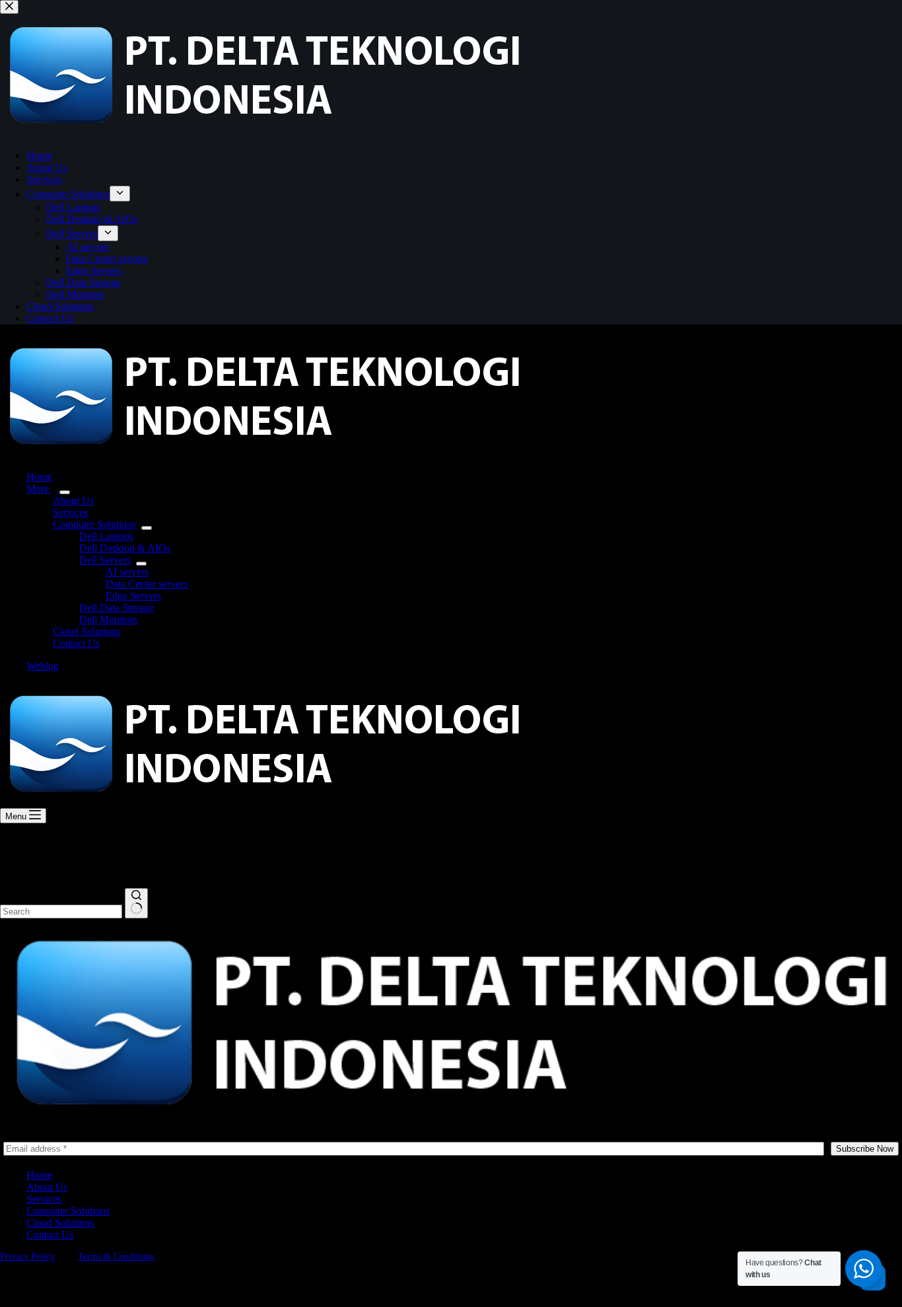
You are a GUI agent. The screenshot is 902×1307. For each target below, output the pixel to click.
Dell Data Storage (116, 607)
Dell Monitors (108, 619)
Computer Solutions (94, 524)
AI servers (127, 572)
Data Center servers (147, 583)
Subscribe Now (864, 1149)
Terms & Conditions (116, 1256)
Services (70, 512)
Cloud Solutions (86, 631)
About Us (73, 500)
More (39, 488)
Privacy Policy (27, 1256)
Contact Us (76, 643)
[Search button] (136, 903)
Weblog (42, 665)
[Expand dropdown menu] (64, 492)
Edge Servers (133, 595)
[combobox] (61, 911)
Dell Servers (105, 560)
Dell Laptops (106, 536)
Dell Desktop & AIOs (124, 548)
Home (39, 476)
